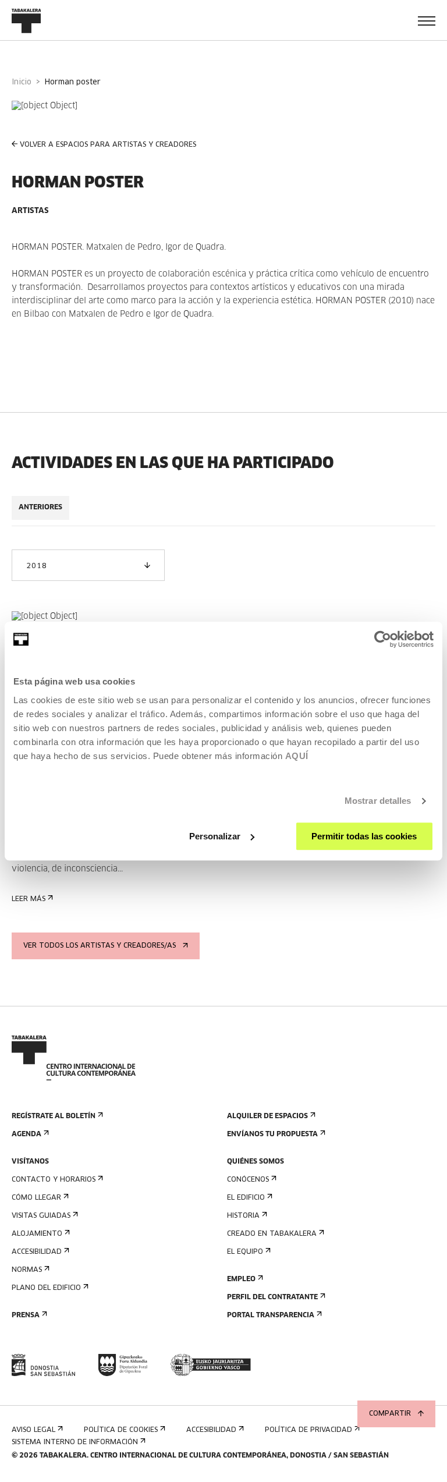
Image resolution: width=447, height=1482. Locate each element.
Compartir (390, 1413)
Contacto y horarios (53, 1179)
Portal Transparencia (270, 1315)
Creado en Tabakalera (272, 1234)
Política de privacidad (308, 1430)
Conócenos (248, 1179)
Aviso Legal (33, 1430)
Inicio (21, 82)
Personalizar (214, 836)
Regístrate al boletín (53, 1116)
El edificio (246, 1197)
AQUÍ (296, 756)
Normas (27, 1270)
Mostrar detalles (378, 801)
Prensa (26, 1315)
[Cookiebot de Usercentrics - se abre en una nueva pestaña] (383, 639)
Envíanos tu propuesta (272, 1134)
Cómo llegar (36, 1197)
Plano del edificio (46, 1288)
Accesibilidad (37, 1252)
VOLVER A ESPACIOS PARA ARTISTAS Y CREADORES (108, 144)
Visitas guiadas (41, 1215)
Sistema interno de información (75, 1442)
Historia (243, 1215)
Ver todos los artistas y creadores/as (99, 945)
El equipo (245, 1252)
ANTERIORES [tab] (40, 507)
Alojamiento (37, 1234)
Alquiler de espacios (267, 1116)
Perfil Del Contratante (272, 1297)
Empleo (241, 1279)
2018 (36, 566)
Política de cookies (121, 1430)
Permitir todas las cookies (364, 836)
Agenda (26, 1134)
